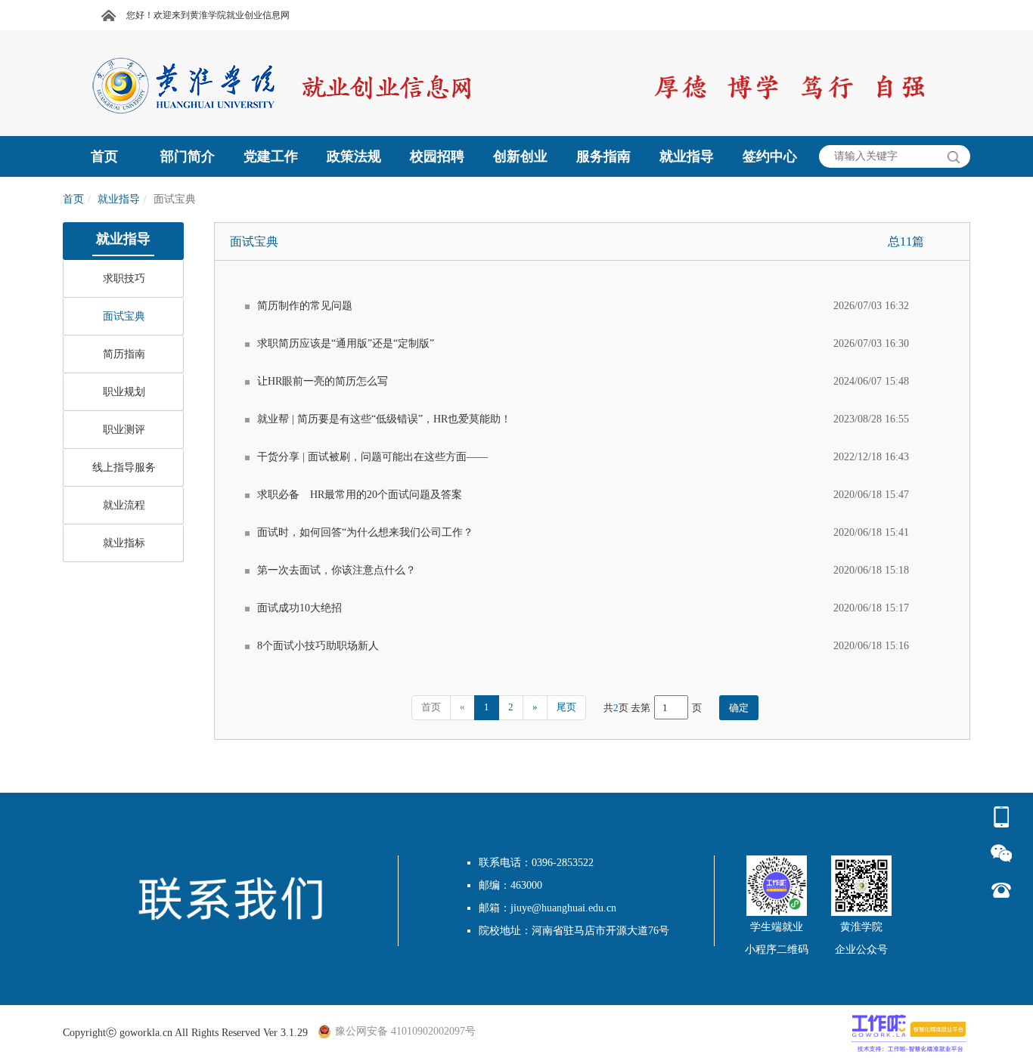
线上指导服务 (124, 467)
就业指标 (124, 543)
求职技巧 (124, 278)
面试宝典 (124, 316)
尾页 (566, 707)
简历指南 (124, 354)
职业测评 (124, 429)
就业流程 (124, 505)
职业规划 (124, 391)
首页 (73, 199)
